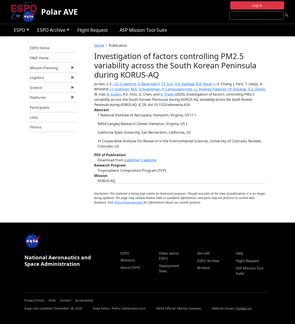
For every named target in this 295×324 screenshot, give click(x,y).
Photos (35, 127)
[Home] (25, 12)
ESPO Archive (50, 31)
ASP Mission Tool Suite (143, 30)
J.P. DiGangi (237, 89)
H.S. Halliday (184, 84)
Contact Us (244, 308)
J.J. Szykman (119, 89)
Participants (39, 107)
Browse (203, 267)
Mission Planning (43, 69)
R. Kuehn (114, 94)
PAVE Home (39, 58)
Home (99, 45)
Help (239, 253)
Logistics (36, 78)
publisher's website (140, 160)
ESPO (18, 31)
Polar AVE (59, 11)
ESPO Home (39, 48)
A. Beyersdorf (149, 84)
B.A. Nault (204, 84)
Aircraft (203, 253)
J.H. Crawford (125, 84)
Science (35, 88)
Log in (257, 5)
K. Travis (167, 94)
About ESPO (130, 267)
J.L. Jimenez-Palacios (210, 89)
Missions (128, 260)
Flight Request (92, 30)
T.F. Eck (167, 84)
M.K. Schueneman (145, 89)
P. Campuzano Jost (177, 89)
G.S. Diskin (256, 89)
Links (34, 117)
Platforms (37, 98)
